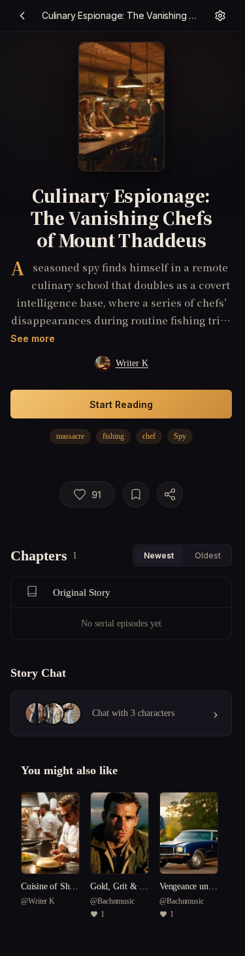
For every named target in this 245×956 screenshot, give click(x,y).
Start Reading (121, 404)
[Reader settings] (220, 15)
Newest (159, 555)
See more (32, 338)
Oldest (208, 555)
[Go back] (22, 15)
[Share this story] (170, 494)
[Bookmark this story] (136, 494)
